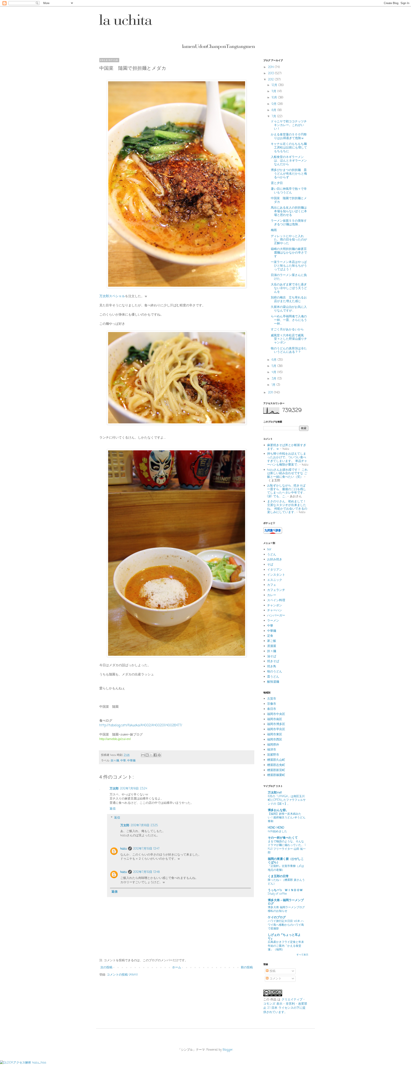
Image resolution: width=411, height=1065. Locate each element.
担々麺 (115, 761)
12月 (275, 85)
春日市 (271, 709)
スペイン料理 (276, 600)
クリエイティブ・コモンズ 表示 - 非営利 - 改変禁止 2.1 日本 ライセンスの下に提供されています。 (285, 1006)
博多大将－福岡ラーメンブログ (286, 902)
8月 (274, 110)
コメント (274, 978)
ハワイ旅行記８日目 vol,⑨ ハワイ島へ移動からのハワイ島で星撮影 (286, 925)
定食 (270, 636)
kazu (123, 849)
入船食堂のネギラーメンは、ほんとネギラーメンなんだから (289, 161)
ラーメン (273, 621)
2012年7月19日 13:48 (146, 872)
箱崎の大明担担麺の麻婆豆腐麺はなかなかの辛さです (289, 253)
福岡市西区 (274, 739)
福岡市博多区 (276, 724)
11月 (274, 91)
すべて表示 (302, 955)
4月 (274, 372)
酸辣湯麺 (273, 682)
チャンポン (274, 605)
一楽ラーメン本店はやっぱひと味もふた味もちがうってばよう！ (289, 266)
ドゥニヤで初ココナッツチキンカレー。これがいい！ (289, 125)
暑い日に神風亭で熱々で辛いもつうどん (289, 191)
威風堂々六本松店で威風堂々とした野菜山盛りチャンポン (289, 339)
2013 (271, 73)
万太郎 (114, 788)
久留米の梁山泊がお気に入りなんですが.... (289, 309)
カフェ (271, 585)
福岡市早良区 (276, 729)
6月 (275, 360)
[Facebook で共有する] (155, 755)
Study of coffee (277, 894)
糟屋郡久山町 (276, 760)
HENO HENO (276, 828)
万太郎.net (275, 793)
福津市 (271, 750)
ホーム (176, 967)
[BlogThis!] (147, 755)
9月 (275, 104)
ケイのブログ (277, 917)
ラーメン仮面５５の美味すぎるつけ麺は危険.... (289, 223)
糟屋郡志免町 (276, 765)
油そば (271, 656)
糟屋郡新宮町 (276, 770)
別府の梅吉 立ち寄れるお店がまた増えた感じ (289, 299)
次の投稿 (106, 967)
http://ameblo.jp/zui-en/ (115, 739)
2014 (271, 67)
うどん (271, 554)
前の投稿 (247, 967)
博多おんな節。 (278, 810)
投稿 (271, 971)
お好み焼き (274, 559)
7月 (274, 116)
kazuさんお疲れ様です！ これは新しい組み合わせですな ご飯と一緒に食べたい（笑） (287, 473)
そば (270, 564)
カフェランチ (276, 590)
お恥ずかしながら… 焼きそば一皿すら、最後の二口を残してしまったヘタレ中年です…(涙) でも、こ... (286, 491)
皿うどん (273, 677)
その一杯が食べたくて (283, 838)
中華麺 (131, 761)
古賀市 (271, 699)
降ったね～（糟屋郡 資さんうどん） (286, 882)
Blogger (228, 1050)
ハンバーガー (276, 615)
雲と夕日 (277, 183)
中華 (123, 761)
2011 (271, 392)
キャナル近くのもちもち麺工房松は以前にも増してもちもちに (289, 148)
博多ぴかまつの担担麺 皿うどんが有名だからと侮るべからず (289, 174)
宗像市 (271, 704)
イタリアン (274, 570)
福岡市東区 (274, 734)
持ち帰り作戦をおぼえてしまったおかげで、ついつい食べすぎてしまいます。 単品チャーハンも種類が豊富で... (287, 459)
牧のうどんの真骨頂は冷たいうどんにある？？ (289, 350)
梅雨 (274, 230)
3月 (274, 379)
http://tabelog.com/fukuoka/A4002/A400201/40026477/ (140, 725)
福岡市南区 (274, 719)
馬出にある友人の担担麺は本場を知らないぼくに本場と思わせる (289, 211)
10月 (275, 97)
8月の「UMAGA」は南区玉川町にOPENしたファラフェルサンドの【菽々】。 (287, 800)
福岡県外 (273, 745)
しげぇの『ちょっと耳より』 (284, 937)
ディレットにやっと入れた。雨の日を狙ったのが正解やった (289, 240)
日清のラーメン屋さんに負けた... (289, 277)
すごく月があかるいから (287, 329)
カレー (271, 595)
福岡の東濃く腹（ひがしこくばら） (286, 861)
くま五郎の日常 (278, 876)
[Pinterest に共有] (159, 755)
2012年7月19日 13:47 (146, 849)
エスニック (274, 580)
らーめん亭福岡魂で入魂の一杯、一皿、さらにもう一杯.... (289, 320)
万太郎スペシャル (112, 296)
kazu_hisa (39, 1063)
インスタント (276, 575)
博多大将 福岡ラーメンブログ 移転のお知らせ (286, 909)
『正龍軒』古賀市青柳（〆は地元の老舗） (286, 868)
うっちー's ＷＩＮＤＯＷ (285, 890)
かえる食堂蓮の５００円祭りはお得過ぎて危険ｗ (289, 136)
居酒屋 (271, 646)
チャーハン (274, 610)
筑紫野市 (273, 755)
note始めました (277, 831)
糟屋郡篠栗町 (276, 775)
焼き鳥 (271, 666)
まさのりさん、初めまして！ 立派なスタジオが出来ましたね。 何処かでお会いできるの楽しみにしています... (287, 507)
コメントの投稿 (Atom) (122, 975)
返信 (113, 809)
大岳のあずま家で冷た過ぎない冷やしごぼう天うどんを (289, 288)
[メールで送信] (143, 755)
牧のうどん (274, 671)
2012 (271, 79)
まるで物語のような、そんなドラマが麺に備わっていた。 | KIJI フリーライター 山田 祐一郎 (287, 847)
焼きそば (273, 661)
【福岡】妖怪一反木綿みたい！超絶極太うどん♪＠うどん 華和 (286, 817)
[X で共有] (151, 755)
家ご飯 (271, 641)
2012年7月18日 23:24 (133, 788)
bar (269, 549)
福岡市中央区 (276, 714)
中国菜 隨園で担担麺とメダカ (289, 200)
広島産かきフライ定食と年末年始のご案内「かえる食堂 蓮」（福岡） (286, 946)
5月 (274, 366)
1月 (274, 385)
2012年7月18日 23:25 (144, 825)
